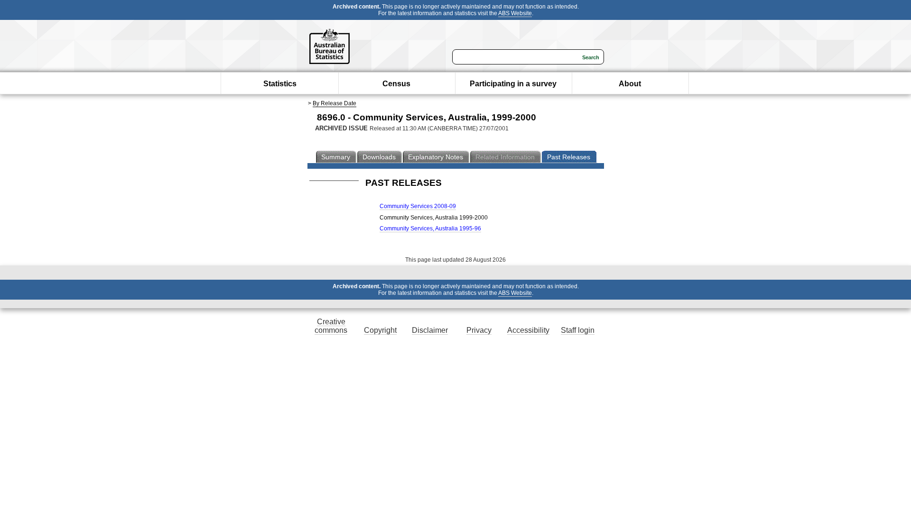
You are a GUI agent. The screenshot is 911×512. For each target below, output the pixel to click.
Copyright (380, 330)
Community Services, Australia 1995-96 (430, 228)
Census (396, 84)
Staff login (578, 330)
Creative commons (331, 326)
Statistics (280, 84)
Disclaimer (430, 330)
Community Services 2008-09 (418, 206)
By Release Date (334, 103)
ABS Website (515, 13)
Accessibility (528, 330)
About (630, 84)
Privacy (479, 330)
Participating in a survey (513, 84)
